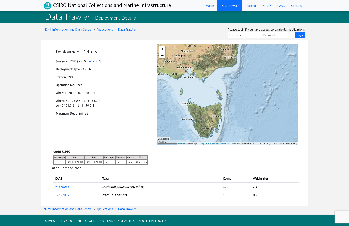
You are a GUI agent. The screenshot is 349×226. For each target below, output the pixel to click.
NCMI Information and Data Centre (68, 29)
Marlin (210, 6)
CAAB (281, 6)
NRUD (266, 6)
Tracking (250, 6)
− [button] (162, 55)
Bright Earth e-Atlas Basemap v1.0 (217, 143)
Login (300, 35)
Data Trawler (230, 6)
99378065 (62, 187)
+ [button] (162, 49)
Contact (296, 6)
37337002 (62, 195)
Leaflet (181, 143)
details (92, 61)
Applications (105, 29)
